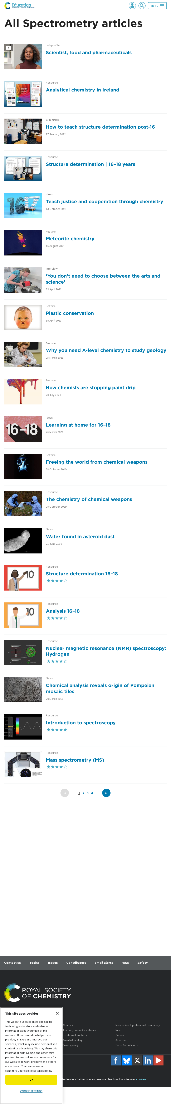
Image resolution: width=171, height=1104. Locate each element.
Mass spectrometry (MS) (75, 760)
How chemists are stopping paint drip (91, 387)
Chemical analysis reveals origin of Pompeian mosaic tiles (100, 688)
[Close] (57, 1013)
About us (68, 1025)
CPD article (53, 120)
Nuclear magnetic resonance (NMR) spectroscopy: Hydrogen (106, 651)
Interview (52, 268)
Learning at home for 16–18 (78, 425)
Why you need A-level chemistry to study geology (106, 350)
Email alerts (104, 962)
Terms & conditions (126, 1045)
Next (106, 793)
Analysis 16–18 (63, 611)
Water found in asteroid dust (80, 536)
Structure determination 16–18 (82, 574)
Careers (120, 1035)
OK (31, 1079)
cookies (141, 1079)
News (49, 529)
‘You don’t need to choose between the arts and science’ (103, 279)
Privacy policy (70, 1045)
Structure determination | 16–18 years (90, 164)
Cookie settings (31, 1091)
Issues (53, 962)
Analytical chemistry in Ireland (82, 90)
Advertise (121, 1040)
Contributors (76, 962)
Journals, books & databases (79, 1030)
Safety (142, 962)
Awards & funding (72, 1040)
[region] (31, 1055)
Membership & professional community (138, 1025)
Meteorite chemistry (70, 238)
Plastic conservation (70, 313)
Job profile (53, 45)
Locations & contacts (75, 1035)
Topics (34, 962)
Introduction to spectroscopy (81, 723)
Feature (51, 231)
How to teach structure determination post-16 (100, 127)
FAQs (125, 962)
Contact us (12, 962)
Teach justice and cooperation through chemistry (104, 201)
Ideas (49, 194)
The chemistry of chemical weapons (89, 499)
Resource (52, 82)
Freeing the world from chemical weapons (96, 462)
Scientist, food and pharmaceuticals (89, 52)
